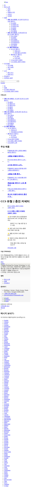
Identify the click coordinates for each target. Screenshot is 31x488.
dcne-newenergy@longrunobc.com (13, 295)
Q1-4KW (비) (15, 26)
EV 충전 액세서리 (9, 89)
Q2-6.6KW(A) (15, 41)
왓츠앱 (3, 307)
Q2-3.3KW (14, 39)
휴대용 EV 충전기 (16, 54)
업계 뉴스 (10, 74)
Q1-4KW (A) (14, 24)
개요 (9, 8)
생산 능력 (10, 67)
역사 (9, 10)
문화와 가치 (11, 12)
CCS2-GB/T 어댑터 (16, 60)
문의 (9, 248)
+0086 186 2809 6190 (10, 293)
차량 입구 (17, 51)
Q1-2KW (13, 23)
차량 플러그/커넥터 (20, 53)
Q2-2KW (13, 37)
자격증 (10, 16)
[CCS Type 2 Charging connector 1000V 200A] (17, 207)
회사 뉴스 (10, 72)
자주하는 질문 (8, 78)
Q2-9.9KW (14, 44)
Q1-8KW (13, 29)
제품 (5, 17)
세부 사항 (13, 248)
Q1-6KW (13, 28)
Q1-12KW (14, 31)
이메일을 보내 (5, 306)
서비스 (10, 14)
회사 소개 (7, 7)
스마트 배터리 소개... (15, 165)
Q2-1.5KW (14, 36)
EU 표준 (16, 56)
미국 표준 (17, 58)
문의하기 (7, 76)
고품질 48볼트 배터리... (16, 156)
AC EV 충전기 (15, 49)
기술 (9, 69)
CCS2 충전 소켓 (12, 142)
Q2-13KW (14, 45)
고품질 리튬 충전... (14, 174)
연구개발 (7, 63)
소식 (5, 71)
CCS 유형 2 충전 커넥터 (18, 62)
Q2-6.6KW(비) (15, 42)
